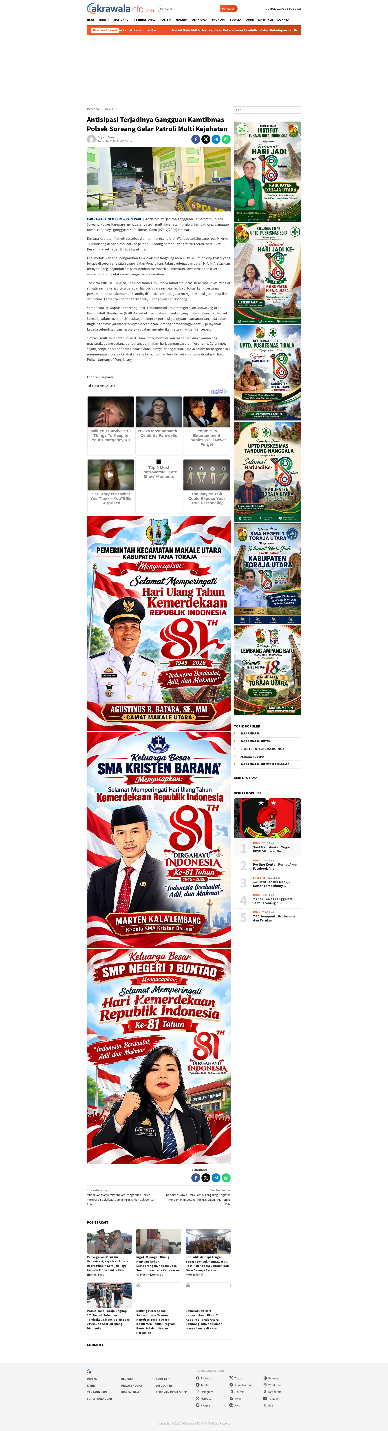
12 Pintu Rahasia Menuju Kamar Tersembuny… (272, 884)
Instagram (207, 1392)
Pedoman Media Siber (171, 1392)
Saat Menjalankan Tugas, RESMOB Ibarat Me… (272, 849)
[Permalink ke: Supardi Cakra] (91, 139)
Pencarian (228, 9)
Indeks (92, 1379)
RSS (270, 1405)
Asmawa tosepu (252, 756)
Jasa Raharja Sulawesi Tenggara (264, 764)
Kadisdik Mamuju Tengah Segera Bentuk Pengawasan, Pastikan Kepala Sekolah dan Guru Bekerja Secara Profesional (207, 1265)
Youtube (273, 1399)
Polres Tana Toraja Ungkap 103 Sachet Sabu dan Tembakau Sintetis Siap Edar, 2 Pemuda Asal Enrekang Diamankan (108, 1319)
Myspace (206, 1399)
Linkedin (239, 1392)
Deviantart (274, 1392)
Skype (237, 1399)
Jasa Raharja (250, 733)
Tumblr (205, 1385)
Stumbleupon (242, 1385)
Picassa (205, 1405)
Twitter (238, 1378)
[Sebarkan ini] (195, 139)
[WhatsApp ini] (226, 139)
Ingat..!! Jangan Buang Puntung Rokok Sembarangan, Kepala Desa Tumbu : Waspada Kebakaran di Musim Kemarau (157, 1265)
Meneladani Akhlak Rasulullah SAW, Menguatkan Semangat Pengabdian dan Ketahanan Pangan (261, 30)
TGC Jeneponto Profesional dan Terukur (274, 918)
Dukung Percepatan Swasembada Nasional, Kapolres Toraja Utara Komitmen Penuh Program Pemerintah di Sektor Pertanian (156, 1322)
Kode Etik (163, 1379)
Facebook (207, 1378)
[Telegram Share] (216, 139)
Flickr (237, 1405)
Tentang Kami (97, 1392)
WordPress (274, 1385)
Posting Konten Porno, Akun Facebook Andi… (275, 866)
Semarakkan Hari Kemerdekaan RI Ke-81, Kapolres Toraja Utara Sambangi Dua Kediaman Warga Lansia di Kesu (204, 1319)
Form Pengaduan (99, 1399)
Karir (91, 1385)
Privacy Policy (131, 1385)
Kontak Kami (130, 1392)
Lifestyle (259, 877)
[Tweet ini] (205, 139)
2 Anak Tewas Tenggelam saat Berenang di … (272, 901)
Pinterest (273, 1378)
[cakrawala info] (120, 8)
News (256, 843)
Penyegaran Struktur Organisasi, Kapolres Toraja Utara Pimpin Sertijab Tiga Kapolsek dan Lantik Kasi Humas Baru (107, 1265)
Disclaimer (164, 1385)
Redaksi (127, 1379)
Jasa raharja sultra (255, 741)
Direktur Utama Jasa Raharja (262, 749)
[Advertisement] (194, 68)
